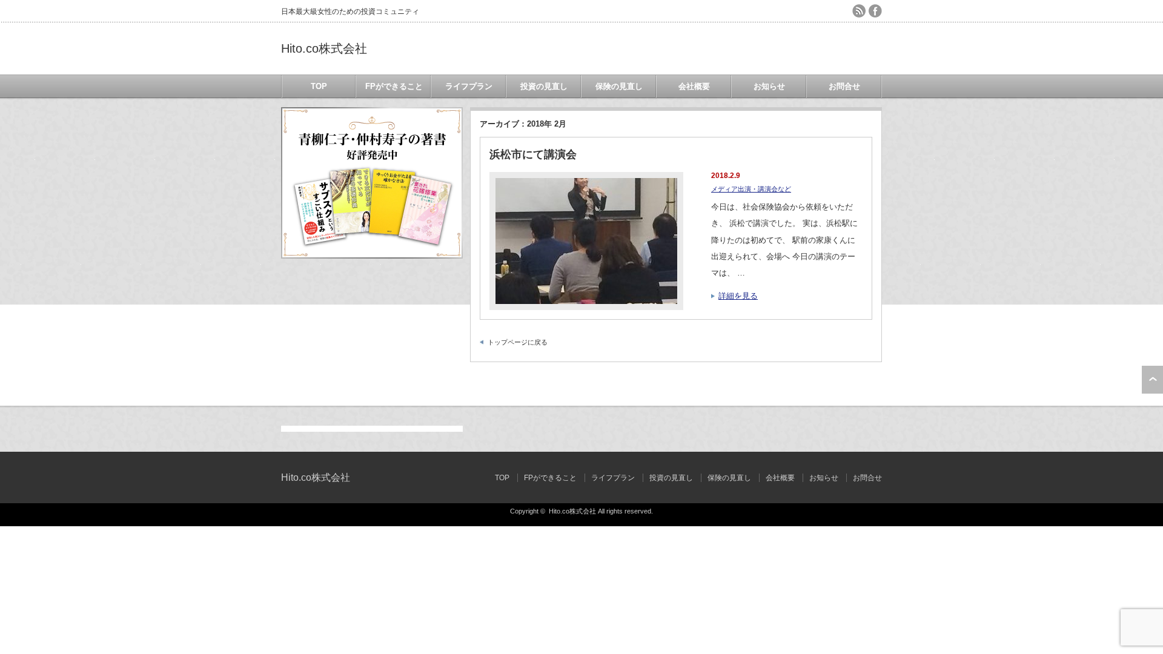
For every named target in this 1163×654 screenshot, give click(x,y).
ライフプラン (468, 86)
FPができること (394, 86)
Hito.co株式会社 (324, 48)
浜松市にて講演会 (533, 154)
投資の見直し (544, 86)
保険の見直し (619, 86)
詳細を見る (738, 295)
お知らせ (769, 86)
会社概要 (694, 86)
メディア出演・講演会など (751, 189)
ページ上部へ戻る (1152, 380)
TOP (319, 86)
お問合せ (844, 86)
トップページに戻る (518, 342)
